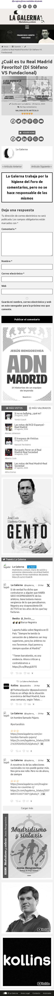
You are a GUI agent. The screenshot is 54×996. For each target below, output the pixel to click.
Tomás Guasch (20, 420)
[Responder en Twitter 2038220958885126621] (12, 673)
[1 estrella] (22, 113)
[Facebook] (13, 121)
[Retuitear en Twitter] (18, 681)
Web (3, 286)
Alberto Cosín (10, 458)
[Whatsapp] (35, 121)
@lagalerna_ (29, 585)
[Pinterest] (29, 121)
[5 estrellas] (32, 113)
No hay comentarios (28, 107)
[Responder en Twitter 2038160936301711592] (12, 704)
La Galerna (26, 104)
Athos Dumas (10, 472)
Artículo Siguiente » (41, 166)
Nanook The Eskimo (23, 445)
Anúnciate (47, 993)
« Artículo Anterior (12, 166)
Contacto (36, 993)
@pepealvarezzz (38, 690)
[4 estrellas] (29, 113)
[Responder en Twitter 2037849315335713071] (12, 801)
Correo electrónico (12, 273)
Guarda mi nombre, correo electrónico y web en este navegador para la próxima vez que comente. (26, 306)
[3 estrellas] (27, 113)
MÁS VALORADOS (41, 408)
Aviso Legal (25, 993)
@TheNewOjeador (20, 690)
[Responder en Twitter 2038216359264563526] (12, 751)
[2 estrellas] (25, 113)
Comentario (8, 229)
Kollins (14, 685)
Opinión (17, 47)
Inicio (6, 47)
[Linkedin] (24, 121)
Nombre (6, 261)
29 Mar (41, 585)
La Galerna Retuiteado (29, 681)
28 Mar (41, 760)
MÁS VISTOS (15, 408)
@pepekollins (25, 686)
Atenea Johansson (12, 433)
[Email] (41, 121)
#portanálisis (17, 724)
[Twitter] (18, 121)
